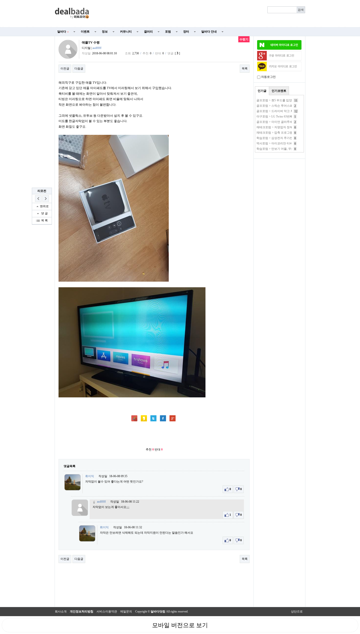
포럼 (168, 31)
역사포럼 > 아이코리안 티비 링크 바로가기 (284, 143)
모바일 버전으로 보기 (180, 625)
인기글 (262, 90)
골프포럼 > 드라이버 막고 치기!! (277, 111)
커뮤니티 (126, 31)
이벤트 (85, 31)
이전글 (64, 68)
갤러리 (148, 31)
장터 (186, 31)
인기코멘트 (279, 90)
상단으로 (297, 611)
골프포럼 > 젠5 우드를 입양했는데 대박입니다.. (287, 100)
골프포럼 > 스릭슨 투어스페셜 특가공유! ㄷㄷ (286, 105)
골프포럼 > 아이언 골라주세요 (276, 122)
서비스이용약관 (106, 611)
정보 (105, 31)
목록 (245, 68)
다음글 (78, 68)
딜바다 (63, 31)
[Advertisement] (200, 13)
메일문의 (126, 611)
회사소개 (61, 611)
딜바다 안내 (209, 31)
